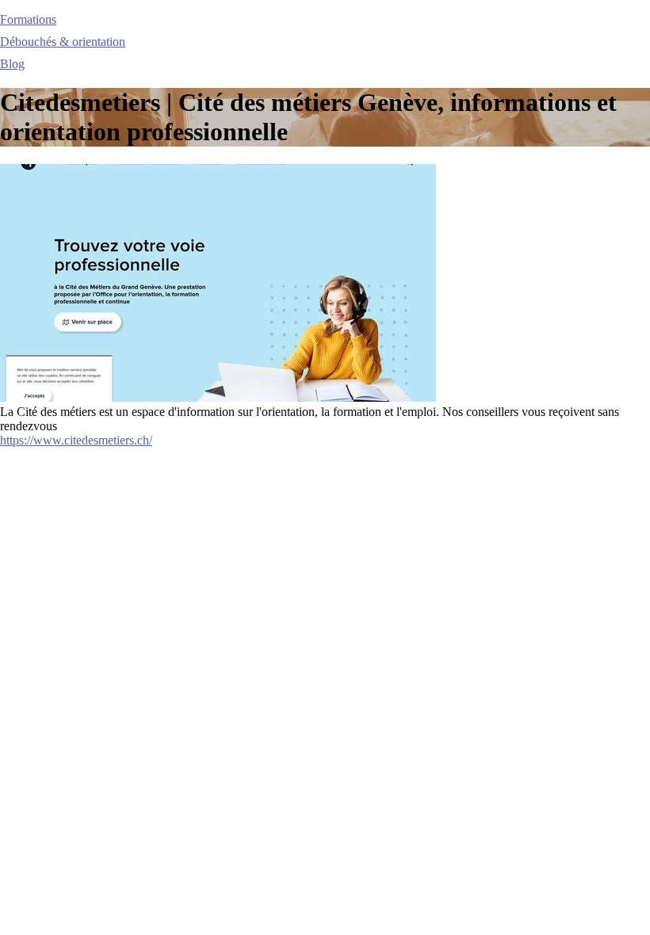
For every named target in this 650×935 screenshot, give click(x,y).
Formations (28, 19)
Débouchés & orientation (62, 41)
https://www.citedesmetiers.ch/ (76, 440)
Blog (12, 64)
